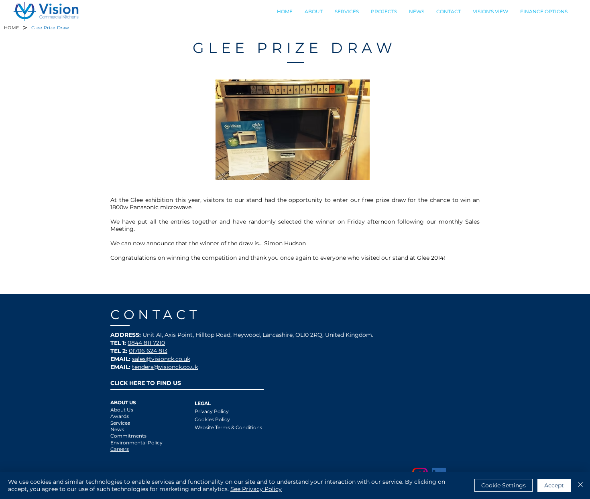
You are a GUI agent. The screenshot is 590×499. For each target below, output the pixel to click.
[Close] (580, 485)
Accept (554, 485)
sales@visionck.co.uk (161, 359)
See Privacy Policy (256, 489)
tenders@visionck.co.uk (165, 367)
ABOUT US (123, 402)
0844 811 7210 (146, 342)
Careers (119, 449)
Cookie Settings (503, 485)
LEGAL (203, 403)
